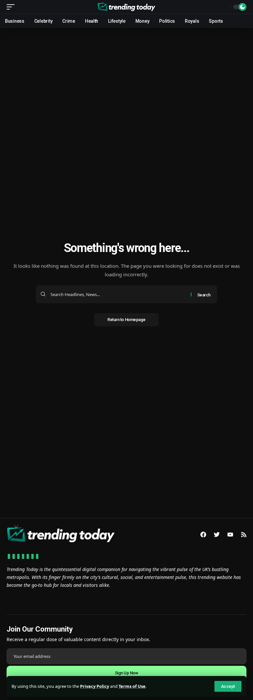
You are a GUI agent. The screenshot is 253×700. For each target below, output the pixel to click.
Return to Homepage (126, 319)
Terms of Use (132, 686)
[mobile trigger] (12, 7)
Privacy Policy (94, 686)
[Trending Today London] (126, 7)
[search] (223, 7)
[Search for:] (118, 294)
